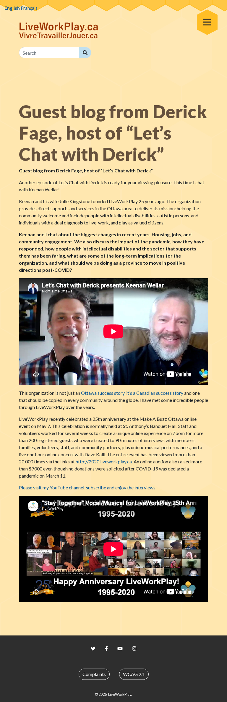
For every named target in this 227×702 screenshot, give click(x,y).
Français (29, 8)
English (12, 8)
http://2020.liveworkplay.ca (104, 461)
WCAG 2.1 (134, 674)
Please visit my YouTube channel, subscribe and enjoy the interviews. (87, 487)
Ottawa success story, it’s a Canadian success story (132, 393)
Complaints (94, 674)
